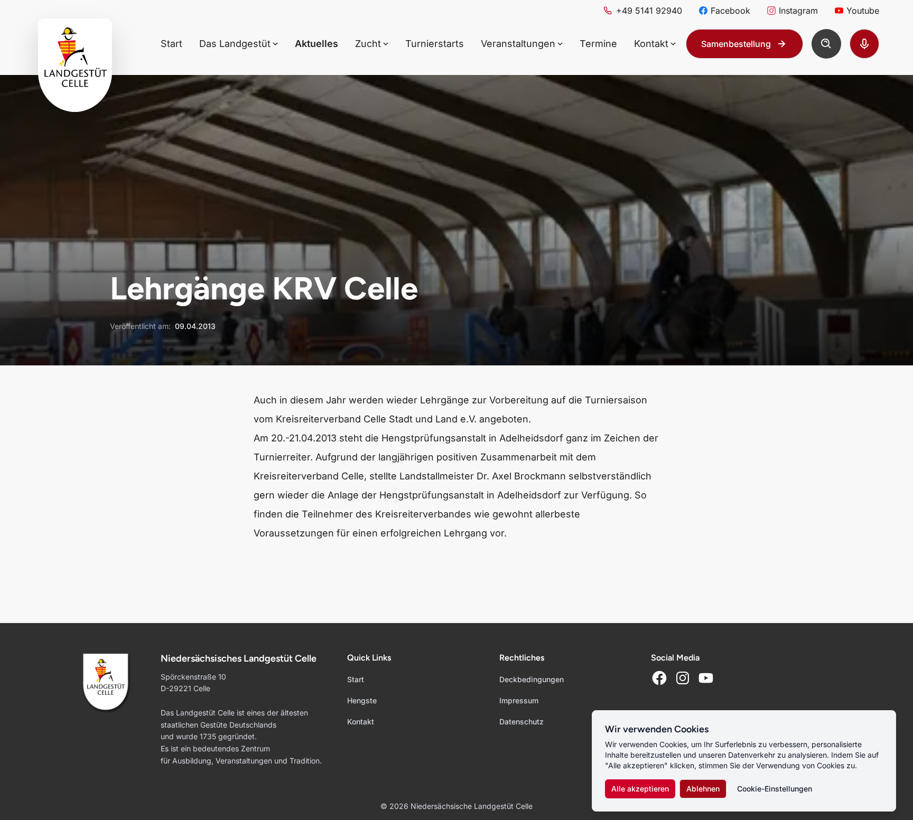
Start (171, 43)
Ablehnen (703, 788)
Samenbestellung (736, 44)
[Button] (826, 44)
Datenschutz (521, 721)
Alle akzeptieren (640, 788)
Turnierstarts (434, 43)
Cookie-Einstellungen (774, 788)
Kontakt (360, 721)
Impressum (518, 700)
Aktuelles (316, 43)
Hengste (362, 700)
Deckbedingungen (531, 679)
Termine (598, 43)
